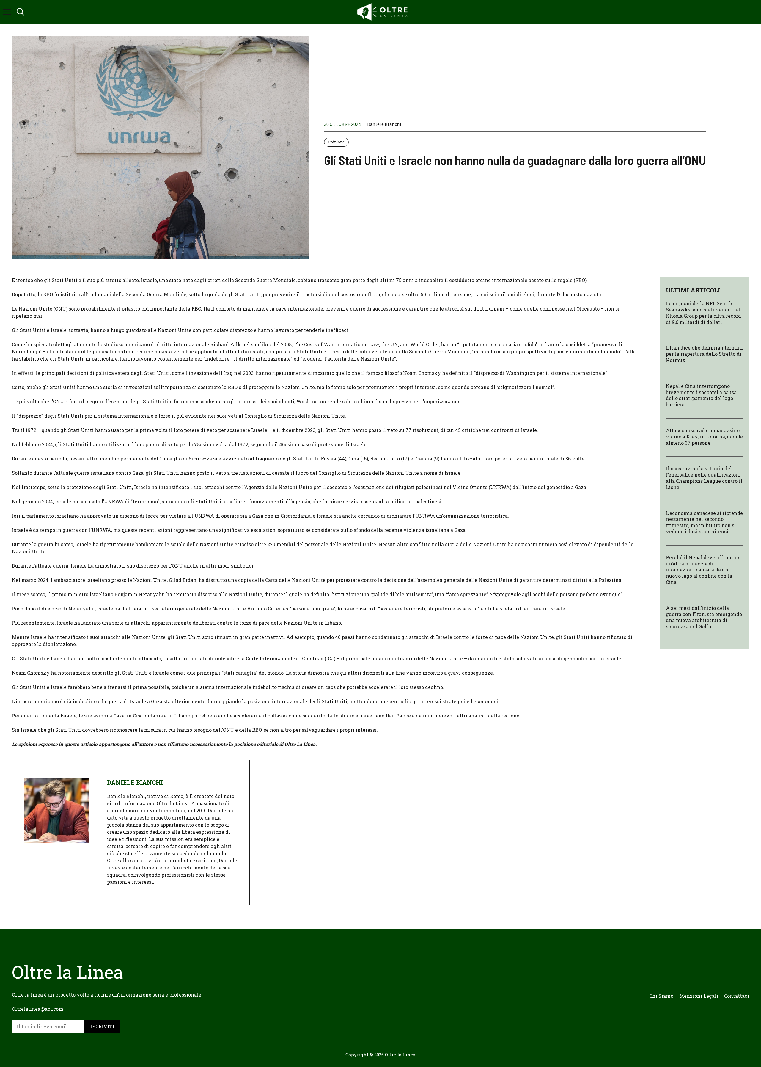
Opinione (336, 142)
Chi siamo (661, 996)
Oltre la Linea (400, 1054)
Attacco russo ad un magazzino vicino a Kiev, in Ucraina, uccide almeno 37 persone (704, 436)
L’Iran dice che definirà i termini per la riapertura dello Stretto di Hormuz (704, 353)
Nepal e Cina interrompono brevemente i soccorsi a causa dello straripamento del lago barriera (701, 395)
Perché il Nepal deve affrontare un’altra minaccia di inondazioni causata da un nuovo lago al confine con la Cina (703, 569)
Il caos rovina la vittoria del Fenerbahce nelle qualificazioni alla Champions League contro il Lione (704, 477)
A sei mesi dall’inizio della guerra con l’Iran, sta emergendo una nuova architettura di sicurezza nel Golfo (704, 617)
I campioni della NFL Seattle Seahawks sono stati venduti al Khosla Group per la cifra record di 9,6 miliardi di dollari (703, 312)
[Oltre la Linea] (383, 12)
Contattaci (736, 996)
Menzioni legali (698, 996)
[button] (20, 12)
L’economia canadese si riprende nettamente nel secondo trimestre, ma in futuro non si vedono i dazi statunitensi (704, 522)
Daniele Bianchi (384, 124)
